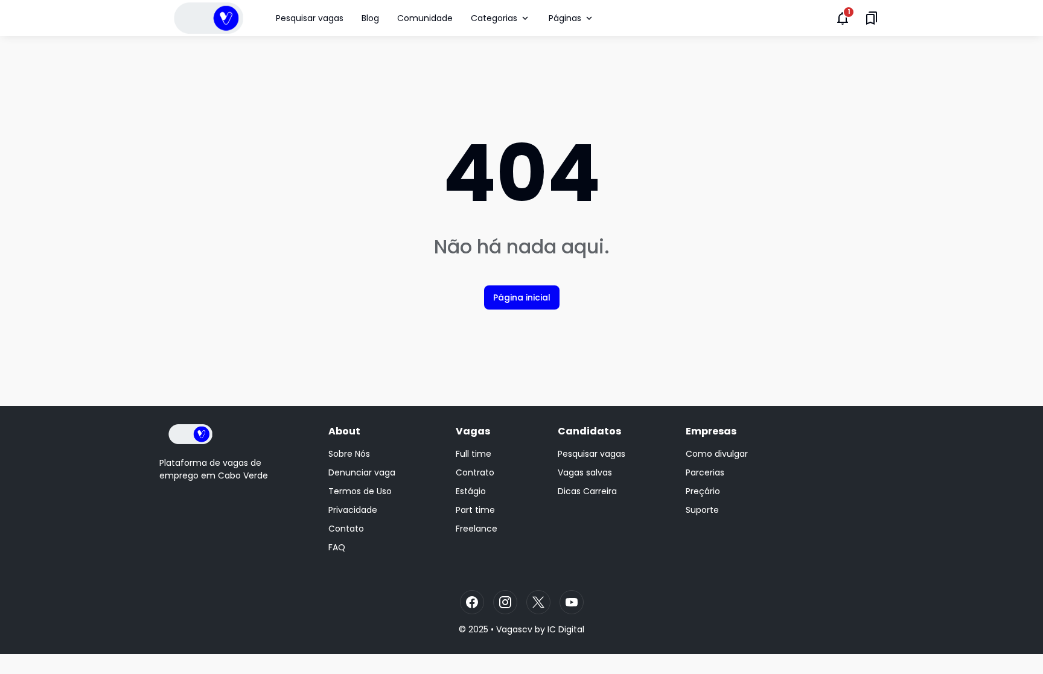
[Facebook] (472, 602)
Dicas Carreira (587, 491)
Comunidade (425, 18)
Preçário (703, 491)
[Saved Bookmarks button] (872, 18)
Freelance (476, 529)
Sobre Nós (349, 454)
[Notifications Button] (843, 18)
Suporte (702, 510)
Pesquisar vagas (309, 18)
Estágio (471, 491)
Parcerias (705, 472)
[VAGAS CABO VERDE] (208, 18)
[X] (538, 602)
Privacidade (352, 510)
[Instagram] (505, 602)
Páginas (565, 18)
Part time (475, 510)
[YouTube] (572, 602)
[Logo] (190, 434)
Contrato (475, 472)
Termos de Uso (360, 491)
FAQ (336, 547)
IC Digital (565, 629)
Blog (370, 18)
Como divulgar (717, 454)
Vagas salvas (585, 472)
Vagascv (514, 629)
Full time (473, 454)
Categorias (494, 18)
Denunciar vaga (361, 472)
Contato (346, 529)
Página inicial (521, 297)
